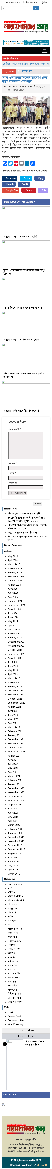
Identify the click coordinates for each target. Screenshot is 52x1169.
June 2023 (13, 666)
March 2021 (14, 776)
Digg (40, 178)
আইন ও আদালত (15, 896)
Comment (14, 429)
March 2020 (14, 824)
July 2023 (12, 662)
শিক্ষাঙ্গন (11, 969)
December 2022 (16, 690)
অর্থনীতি (11, 892)
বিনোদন (11, 945)
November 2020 (16, 792)
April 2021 (13, 772)
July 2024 (12, 613)
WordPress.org (15, 1024)
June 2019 (13, 861)
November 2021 (16, 743)
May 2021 (13, 767)
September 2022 (16, 702)
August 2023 (14, 658)
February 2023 (15, 682)
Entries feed (14, 1016)
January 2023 (15, 686)
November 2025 (16, 576)
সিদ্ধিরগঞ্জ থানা (14, 993)
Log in (11, 1012)
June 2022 (13, 715)
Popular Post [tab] (26, 1036)
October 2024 (15, 601)
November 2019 (16, 841)
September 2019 (16, 849)
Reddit (24, 184)
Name (12, 463)
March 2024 (14, 629)
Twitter (27, 178)
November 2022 (16, 694)
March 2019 (14, 873)
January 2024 (15, 637)
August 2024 (14, 609)
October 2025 (15, 580)
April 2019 (13, 869)
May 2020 (13, 816)
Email (12, 473)
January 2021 (15, 784)
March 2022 (14, 727)
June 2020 (13, 812)
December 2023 (16, 641)
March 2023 (14, 678)
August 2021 (14, 755)
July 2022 (12, 710)
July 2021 (12, 759)
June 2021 (13, 763)
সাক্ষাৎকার (12, 989)
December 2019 (16, 837)
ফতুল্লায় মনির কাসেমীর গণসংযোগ (21, 410)
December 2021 (16, 739)
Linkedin (9, 184)
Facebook (10, 178)
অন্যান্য (11, 888)
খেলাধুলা (12, 912)
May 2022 (13, 719)
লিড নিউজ (12, 965)
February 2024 (15, 633)
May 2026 (13, 556)
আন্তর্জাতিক (12, 904)
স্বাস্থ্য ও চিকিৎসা (15, 1002)
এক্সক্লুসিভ (12, 908)
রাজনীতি (11, 957)
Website (12, 482)
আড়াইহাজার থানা (16, 900)
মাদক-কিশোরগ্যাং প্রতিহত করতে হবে (22, 308)
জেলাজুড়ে (12, 920)
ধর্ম (9, 924)
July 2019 (12, 857)
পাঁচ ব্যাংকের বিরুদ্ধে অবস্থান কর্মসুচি (24, 513)
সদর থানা (12, 981)
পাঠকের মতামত (15, 928)
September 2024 (16, 605)
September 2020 (16, 800)
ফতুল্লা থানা (27, 71)
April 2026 (13, 560)
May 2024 (13, 621)
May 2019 (13, 865)
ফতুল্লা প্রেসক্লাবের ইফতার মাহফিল (21, 339)
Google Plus (11, 190)
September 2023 (16, 654)
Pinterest (29, 190)
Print (44, 190)
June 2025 (13, 592)
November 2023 (16, 645)
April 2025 (13, 597)
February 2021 (15, 780)
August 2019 (14, 853)
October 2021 (15, 747)
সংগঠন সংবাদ (14, 977)
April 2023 (13, 674)
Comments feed (16, 1020)
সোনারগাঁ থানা (14, 997)
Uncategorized (15, 884)
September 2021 (16, 751)
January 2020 (15, 833)
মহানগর (11, 953)
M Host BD (43, 1165)
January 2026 (15, 572)
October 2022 (15, 698)
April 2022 (13, 723)
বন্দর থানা (12, 936)
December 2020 (16, 788)
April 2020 (13, 820)
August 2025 (14, 584)
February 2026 (15, 568)
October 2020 (15, 796)
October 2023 (15, 649)
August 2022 (14, 706)
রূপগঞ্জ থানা (13, 961)
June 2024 (13, 617)
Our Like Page (10, 1094)
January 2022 (15, 735)
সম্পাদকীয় (12, 985)
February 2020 (15, 829)
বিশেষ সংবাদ (14, 949)
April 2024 (13, 625)
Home (10, 71)
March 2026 (14, 564)
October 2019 (15, 845)
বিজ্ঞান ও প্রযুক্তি (15, 941)
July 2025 (12, 588)
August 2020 (14, 804)
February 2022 (15, 731)
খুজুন (35, 8)
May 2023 (13, 670)
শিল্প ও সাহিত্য (14, 973)
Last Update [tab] (26, 1030)
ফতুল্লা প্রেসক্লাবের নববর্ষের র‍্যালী (20, 236)
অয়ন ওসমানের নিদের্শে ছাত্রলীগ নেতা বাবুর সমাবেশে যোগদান (25, 79)
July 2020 (12, 808)
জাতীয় (11, 916)
